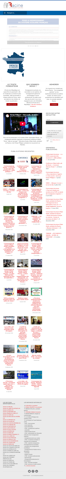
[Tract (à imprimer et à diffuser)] (33, 31)
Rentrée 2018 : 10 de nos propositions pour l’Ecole (23, 357)
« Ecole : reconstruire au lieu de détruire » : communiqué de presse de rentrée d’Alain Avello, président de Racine (9, 360)
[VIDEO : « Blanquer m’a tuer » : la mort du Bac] (9, 182)
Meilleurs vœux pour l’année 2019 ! (23, 298)
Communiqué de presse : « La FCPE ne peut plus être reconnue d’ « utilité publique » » (9, 168)
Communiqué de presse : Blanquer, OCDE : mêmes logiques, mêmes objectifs (36, 384)
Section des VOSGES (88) (9, 442)
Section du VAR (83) (7, 406)
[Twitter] (29, 471)
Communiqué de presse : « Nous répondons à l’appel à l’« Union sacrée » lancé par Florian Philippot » (36, 169)
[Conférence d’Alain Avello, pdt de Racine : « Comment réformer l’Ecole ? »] (23, 159)
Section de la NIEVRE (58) (9, 424)
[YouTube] (36, 471)
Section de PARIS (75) (8, 410)
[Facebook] (33, 471)
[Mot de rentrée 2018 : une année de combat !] (36, 349)
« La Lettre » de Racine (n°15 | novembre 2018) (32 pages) (9, 329)
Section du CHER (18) (8, 415)
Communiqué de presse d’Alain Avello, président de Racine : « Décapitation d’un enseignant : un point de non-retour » (9, 248)
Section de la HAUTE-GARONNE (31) (12, 423)
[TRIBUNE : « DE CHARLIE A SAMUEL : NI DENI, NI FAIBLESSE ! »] (36, 210)
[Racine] (13, 5)
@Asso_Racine (56, 139)
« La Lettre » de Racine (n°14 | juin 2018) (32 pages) (22, 383)
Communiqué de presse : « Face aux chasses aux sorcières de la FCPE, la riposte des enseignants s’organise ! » (23, 193)
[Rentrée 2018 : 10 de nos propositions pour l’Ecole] (23, 349)
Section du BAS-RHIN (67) (9, 428)
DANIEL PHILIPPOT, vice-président (33, 407)
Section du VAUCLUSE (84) (9, 429)
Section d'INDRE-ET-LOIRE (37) (10, 413)
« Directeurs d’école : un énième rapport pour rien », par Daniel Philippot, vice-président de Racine (9, 385)
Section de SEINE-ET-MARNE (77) (11, 434)
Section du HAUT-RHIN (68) (9, 437)
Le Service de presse (30, 465)
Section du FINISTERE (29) (9, 411)
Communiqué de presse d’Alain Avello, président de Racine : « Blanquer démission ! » (23, 220)
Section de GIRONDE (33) (9, 419)
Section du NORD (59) (8, 432)
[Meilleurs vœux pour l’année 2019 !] (23, 291)
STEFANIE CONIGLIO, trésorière (33, 412)
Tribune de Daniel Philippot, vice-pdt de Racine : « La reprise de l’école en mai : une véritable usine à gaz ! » (22, 248)
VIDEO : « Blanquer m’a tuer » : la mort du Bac (9, 190)
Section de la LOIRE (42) (9, 436)
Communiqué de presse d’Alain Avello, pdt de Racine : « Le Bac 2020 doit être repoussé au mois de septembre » (9, 274)
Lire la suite (12, 104)
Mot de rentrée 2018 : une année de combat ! (36, 357)
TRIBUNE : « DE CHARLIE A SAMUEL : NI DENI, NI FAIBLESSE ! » (36, 219)
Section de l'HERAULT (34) (9, 439)
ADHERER (54, 104)
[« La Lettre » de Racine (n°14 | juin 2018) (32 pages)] (23, 374)
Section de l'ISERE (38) (8, 444)
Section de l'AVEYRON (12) (9, 426)
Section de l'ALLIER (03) (8, 421)
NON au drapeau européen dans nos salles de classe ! (9, 299)
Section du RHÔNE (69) (8, 431)
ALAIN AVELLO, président (31, 405)
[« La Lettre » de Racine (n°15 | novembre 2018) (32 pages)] (9, 320)
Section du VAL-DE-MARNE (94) (10, 441)
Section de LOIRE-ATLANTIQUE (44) (11, 408)
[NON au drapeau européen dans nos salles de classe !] (9, 291)
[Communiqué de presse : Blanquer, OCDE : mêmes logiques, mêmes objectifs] (36, 374)
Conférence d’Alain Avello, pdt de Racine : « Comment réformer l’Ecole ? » (23, 168)
